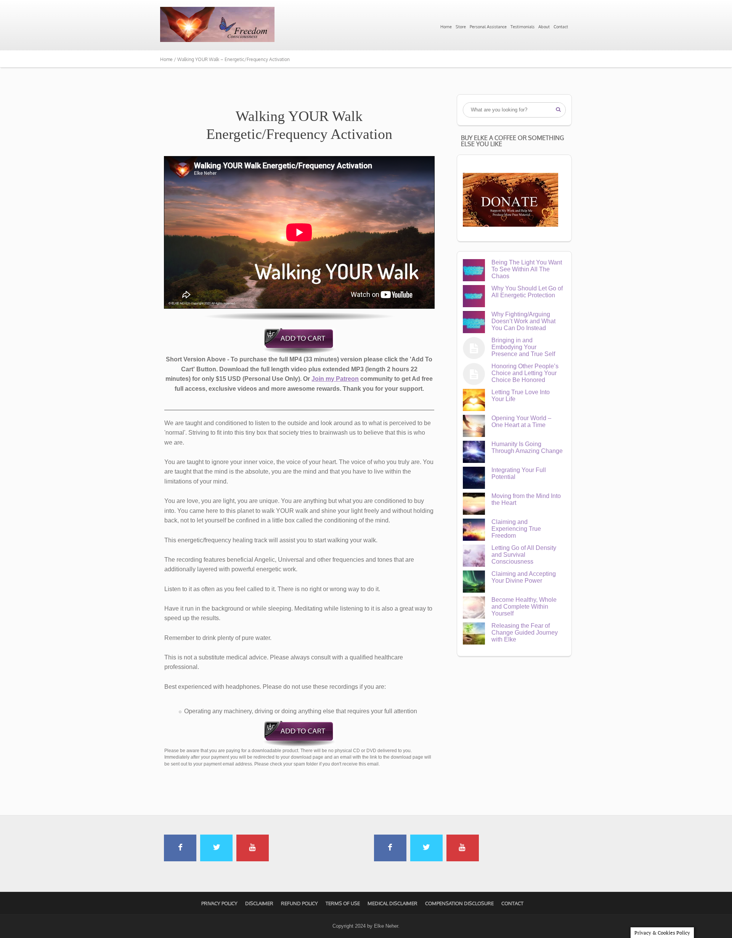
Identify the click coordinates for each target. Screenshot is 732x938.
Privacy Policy (219, 903)
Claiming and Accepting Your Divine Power (523, 577)
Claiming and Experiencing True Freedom (516, 529)
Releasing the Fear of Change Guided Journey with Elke (524, 632)
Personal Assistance (488, 26)
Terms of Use (343, 903)
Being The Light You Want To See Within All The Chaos (526, 269)
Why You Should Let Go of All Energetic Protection (527, 291)
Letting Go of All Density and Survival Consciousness (523, 555)
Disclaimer (259, 903)
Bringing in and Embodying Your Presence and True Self (523, 347)
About (544, 26)
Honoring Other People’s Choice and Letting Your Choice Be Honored (525, 373)
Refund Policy (299, 903)
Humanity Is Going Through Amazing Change (527, 447)
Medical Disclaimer (392, 903)
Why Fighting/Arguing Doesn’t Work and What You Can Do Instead (523, 321)
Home (446, 26)
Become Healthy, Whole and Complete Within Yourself (524, 606)
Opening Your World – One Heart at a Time (521, 421)
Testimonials (522, 26)
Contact (561, 26)
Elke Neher (386, 926)
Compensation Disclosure (459, 903)
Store (461, 26)
